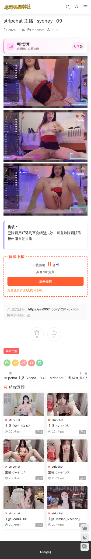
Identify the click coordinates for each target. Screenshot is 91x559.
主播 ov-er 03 (58, 472)
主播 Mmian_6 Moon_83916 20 (67, 519)
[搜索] (68, 6)
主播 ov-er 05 (58, 426)
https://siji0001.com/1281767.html (53, 309)
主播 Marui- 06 (16, 519)
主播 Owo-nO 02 (17, 426)
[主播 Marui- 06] (24, 497)
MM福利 (45, 552)
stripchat (38, 30)
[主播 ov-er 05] (67, 404)
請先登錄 (45, 281)
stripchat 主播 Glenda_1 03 (24, 378)
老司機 (18, 7)
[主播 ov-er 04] (24, 451)
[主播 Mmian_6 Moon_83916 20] (67, 497)
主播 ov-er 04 (15, 472)
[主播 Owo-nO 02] (24, 404)
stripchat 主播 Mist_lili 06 (69, 378)
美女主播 (11, 351)
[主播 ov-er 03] (67, 451)
